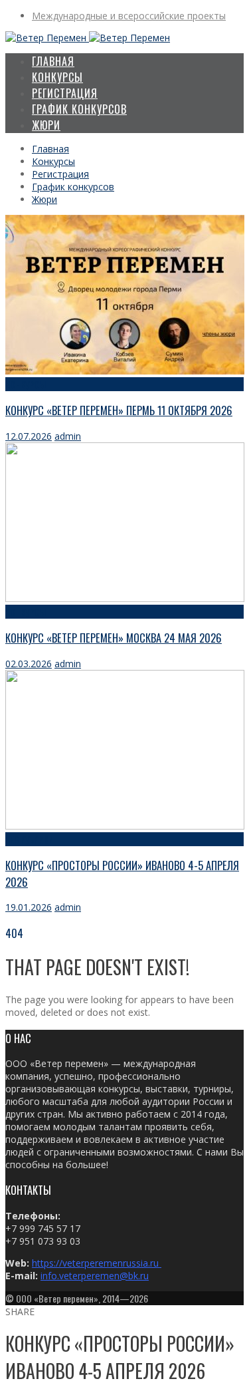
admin (67, 436)
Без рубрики (29, 839)
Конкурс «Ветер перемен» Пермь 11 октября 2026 (118, 410)
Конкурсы (25, 384)
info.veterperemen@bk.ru (95, 1275)
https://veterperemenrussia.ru (96, 1263)
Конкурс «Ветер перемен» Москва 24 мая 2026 (113, 637)
